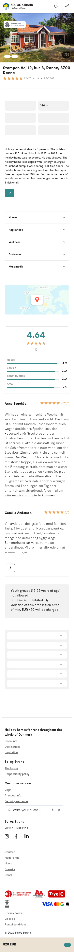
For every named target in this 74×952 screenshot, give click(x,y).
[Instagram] (9, 836)
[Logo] (16, 6)
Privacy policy (13, 913)
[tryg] (57, 897)
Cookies (10, 919)
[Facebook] (19, 836)
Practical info (13, 795)
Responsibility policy (17, 774)
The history (11, 768)
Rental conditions (15, 924)
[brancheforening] (18, 897)
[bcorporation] (8, 907)
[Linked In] (28, 836)
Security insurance (16, 801)
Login (8, 790)
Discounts (11, 741)
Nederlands (12, 858)
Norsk (8, 863)
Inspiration (11, 752)
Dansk (8, 875)
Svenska (10, 869)
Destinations (12, 747)
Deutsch (10, 852)
